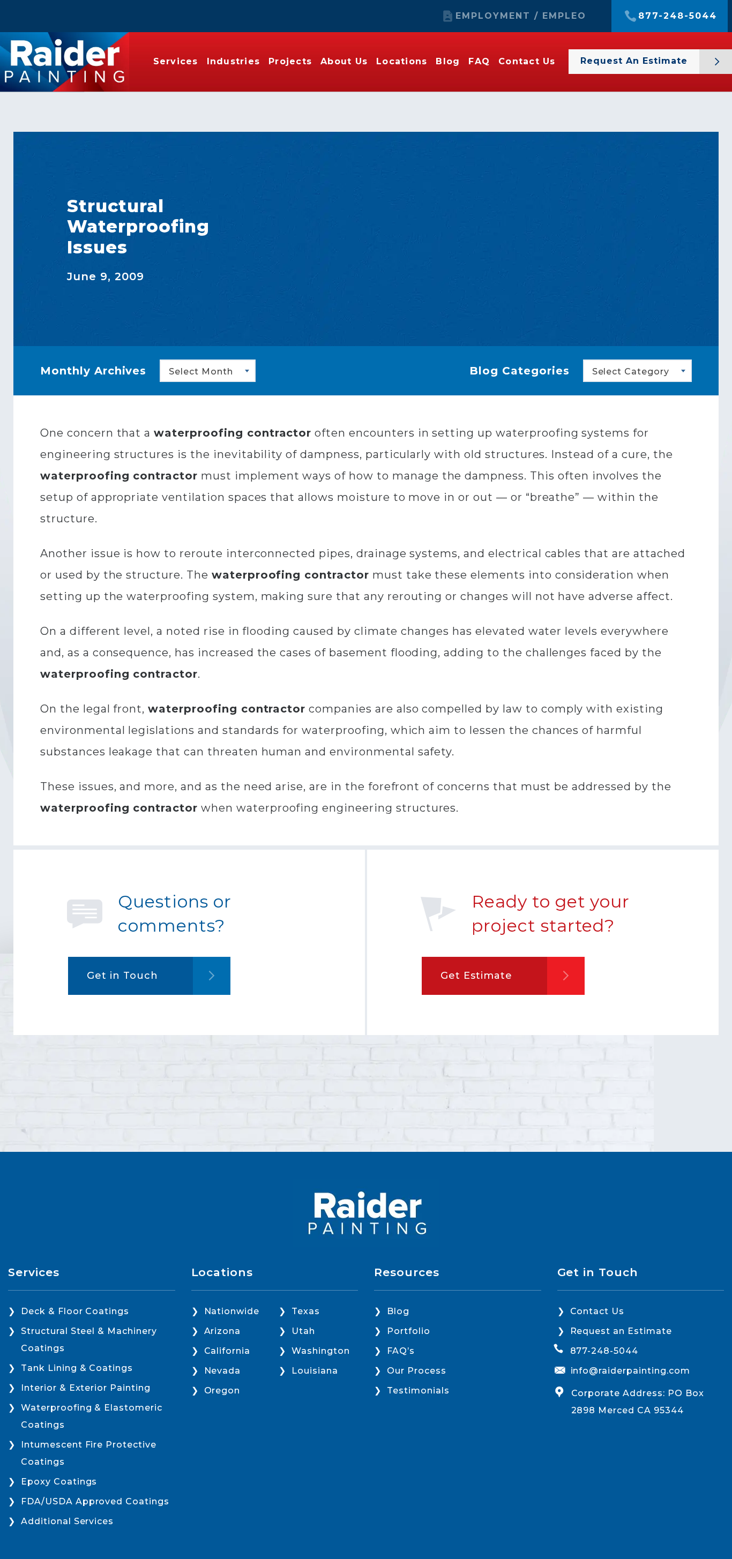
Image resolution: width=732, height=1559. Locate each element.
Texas (306, 1311)
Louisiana (315, 1371)
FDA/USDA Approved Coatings (95, 1501)
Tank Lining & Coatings (77, 1368)
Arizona (222, 1331)
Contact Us (527, 61)
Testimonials (418, 1390)
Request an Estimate (621, 1331)
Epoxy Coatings (59, 1481)
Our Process (416, 1371)
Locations (401, 61)
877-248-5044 (677, 16)
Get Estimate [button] (476, 975)
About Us (344, 61)
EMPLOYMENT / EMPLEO (520, 16)
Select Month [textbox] (201, 371)
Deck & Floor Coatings (75, 1311)
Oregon (222, 1390)
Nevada (222, 1371)
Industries (233, 61)
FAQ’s (401, 1351)
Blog (448, 61)
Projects (290, 61)
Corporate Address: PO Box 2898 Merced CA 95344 (637, 1401)
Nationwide (232, 1311)
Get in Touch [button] (122, 975)
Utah (303, 1331)
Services (175, 61)
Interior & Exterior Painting (86, 1388)
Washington (321, 1351)
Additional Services (67, 1521)
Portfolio (408, 1331)
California (227, 1351)
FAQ (479, 61)
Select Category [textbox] (630, 371)
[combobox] (208, 370)
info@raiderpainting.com (630, 1371)
